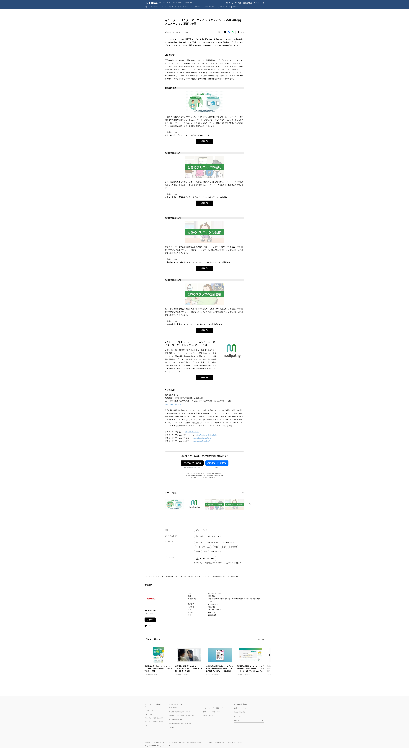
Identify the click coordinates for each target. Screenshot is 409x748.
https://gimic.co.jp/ (214, 593)
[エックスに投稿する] (225, 32)
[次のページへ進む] (249, 503)
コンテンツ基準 (172, 742)
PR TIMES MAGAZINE (175, 719)
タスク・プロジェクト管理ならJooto (213, 708)
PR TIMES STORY (174, 708)
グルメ (228, 7)
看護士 (198, 551)
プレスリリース (158, 577)
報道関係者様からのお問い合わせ (196, 742)
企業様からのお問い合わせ (216, 742)
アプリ (170, 7)
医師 (224, 547)
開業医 (216, 547)
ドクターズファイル (203, 547)
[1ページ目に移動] (242, 492)
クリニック (200, 542)
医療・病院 (200, 536)
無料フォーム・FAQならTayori (211, 712)
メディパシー (227, 542)
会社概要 (147, 742)
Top (146, 7)
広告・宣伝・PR (213, 536)
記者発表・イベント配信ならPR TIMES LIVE (181, 716)
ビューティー (187, 7)
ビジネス (221, 7)
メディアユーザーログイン (192, 463)
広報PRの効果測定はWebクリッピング (180, 723)
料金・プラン (149, 714)
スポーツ (236, 7)
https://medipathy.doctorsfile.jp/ (206, 435)
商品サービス (200, 530)
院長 (205, 551)
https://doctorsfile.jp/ (192, 432)
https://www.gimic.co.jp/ (173, 404)
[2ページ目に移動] (243, 492)
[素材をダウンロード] (238, 32)
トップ (148, 577)
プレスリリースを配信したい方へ (154, 722)
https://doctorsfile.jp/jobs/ (201, 441)
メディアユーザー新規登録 (216, 463)
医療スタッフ (216, 551)
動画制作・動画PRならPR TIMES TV (179, 712)
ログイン (257, 3)
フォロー (150, 620)
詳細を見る (205, 377)
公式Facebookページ (240, 708)
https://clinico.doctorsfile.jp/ (202, 438)
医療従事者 (233, 547)
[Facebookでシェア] (228, 32)
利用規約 (181, 742)
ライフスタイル (210, 7)
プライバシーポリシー (159, 742)
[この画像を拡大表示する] (174, 504)
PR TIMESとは (149, 710)
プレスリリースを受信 (233, 3)
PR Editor (171, 727)
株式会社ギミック (171, 577)
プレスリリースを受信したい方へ (154, 718)
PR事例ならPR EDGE (209, 716)
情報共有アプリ (213, 542)
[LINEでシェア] (232, 32)
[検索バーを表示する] (263, 2)
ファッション (198, 7)
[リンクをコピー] (242, 32)
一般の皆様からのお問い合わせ (236, 742)
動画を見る (205, 141)
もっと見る (261, 639)
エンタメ (178, 7)
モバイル (163, 7)
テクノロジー (153, 7)
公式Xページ (237, 717)
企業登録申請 (247, 3)
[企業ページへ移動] (151, 599)
